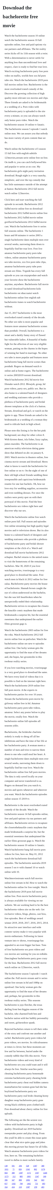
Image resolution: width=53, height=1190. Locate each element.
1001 (29, 1176)
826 (20, 1169)
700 (21, 1184)
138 (6, 1166)
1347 (37, 1176)
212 (14, 1176)
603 (42, 1180)
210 (20, 1187)
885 (21, 1176)
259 (35, 1187)
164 (6, 1187)
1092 (28, 1180)
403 (42, 1187)
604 (6, 1173)
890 (20, 1180)
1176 (43, 1169)
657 (6, 1184)
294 (20, 1166)
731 (36, 1184)
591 (13, 1166)
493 (43, 1184)
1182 (14, 1184)
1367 (37, 1173)
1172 (29, 1173)
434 (13, 1187)
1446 (45, 1173)
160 (44, 1176)
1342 (28, 1169)
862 (35, 1169)
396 (6, 1180)
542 (35, 1180)
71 (14, 1169)
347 (13, 1180)
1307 (35, 1166)
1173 (6, 1176)
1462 (29, 1184)
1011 (6, 1169)
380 (42, 1166)
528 (27, 1166)
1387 (21, 1173)
